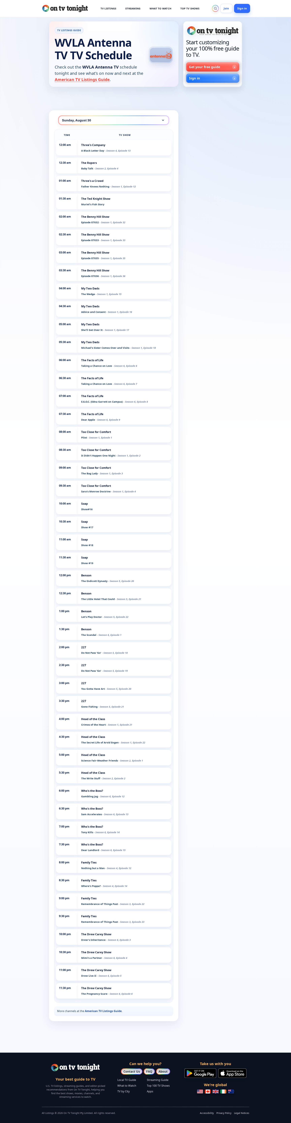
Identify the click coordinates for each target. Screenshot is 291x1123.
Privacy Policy (223, 1113)
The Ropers (89, 163)
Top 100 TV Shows (158, 1085)
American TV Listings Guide (82, 79)
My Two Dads (90, 288)
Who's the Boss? (92, 791)
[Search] (215, 8)
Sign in (242, 8)
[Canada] (208, 1091)
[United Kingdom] (216, 1091)
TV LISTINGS (108, 8)
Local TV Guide (126, 1080)
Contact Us (131, 1071)
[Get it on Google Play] (200, 1073)
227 (83, 647)
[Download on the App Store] (232, 1073)
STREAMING (132, 8)
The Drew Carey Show (96, 934)
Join (226, 8)
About (163, 1071)
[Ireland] (223, 1091)
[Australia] (231, 1091)
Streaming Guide (157, 1080)
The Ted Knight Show (95, 199)
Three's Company (93, 145)
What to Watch (126, 1085)
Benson (86, 575)
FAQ (149, 1071)
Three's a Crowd (92, 181)
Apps (150, 1091)
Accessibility (207, 1113)
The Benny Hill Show (95, 217)
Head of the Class (93, 719)
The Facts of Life (92, 360)
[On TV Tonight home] (212, 30)
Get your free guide (204, 67)
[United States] (200, 1091)
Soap (84, 504)
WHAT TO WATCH (160, 8)
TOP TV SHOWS (190, 8)
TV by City (123, 1091)
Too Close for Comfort (96, 432)
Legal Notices (241, 1113)
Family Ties (88, 862)
